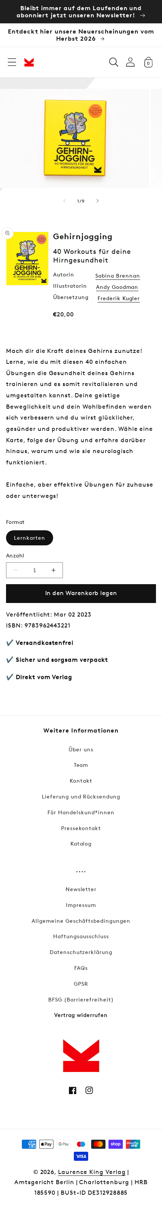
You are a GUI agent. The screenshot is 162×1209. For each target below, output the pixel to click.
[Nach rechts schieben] (97, 200)
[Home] (29, 62)
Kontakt (81, 780)
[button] (12, 62)
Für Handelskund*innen (80, 812)
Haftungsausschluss (81, 936)
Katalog (81, 843)
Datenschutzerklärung (81, 952)
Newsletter (81, 889)
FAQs (81, 968)
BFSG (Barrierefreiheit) (80, 999)
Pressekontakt (81, 828)
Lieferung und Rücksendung (81, 796)
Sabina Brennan (117, 275)
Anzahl (15, 555)
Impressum (81, 905)
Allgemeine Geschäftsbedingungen (81, 920)
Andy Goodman (117, 287)
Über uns (81, 749)
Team (81, 765)
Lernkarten (29, 537)
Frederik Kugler (119, 298)
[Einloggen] (130, 62)
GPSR (81, 983)
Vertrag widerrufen (80, 1015)
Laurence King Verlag (91, 1171)
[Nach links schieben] (64, 200)
